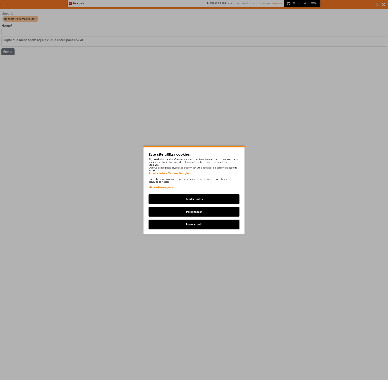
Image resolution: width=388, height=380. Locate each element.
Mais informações (161, 186)
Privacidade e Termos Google (169, 173)
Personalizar (194, 211)
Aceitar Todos (194, 198)
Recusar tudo (194, 224)
